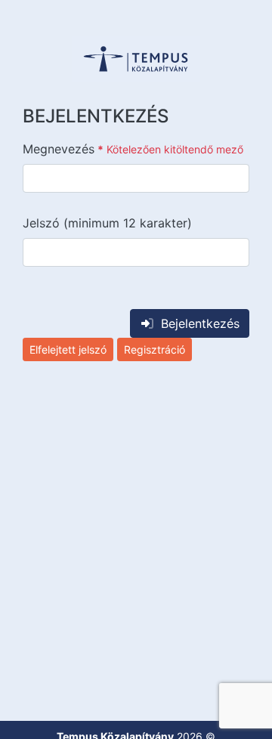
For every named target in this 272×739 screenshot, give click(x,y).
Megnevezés (133, 148)
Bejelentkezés (200, 323)
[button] (136, 59)
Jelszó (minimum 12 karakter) (107, 222)
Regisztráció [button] (154, 349)
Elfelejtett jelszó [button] (68, 349)
